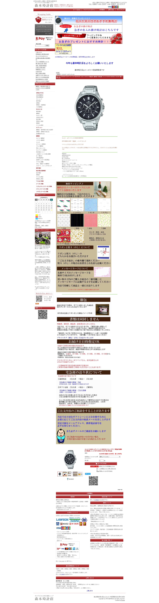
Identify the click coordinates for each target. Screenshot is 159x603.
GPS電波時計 (40, 158)
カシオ (38, 142)
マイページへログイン (90, 9)
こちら (62, 561)
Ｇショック (39, 99)
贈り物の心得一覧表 (41, 63)
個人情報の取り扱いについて (101, 596)
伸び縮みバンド (40, 152)
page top (120, 489)
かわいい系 (39, 115)
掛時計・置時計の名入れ (42, 131)
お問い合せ (111, 9)
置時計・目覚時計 (41, 105)
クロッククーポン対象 (42, 189)
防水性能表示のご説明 (42, 79)
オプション (39, 127)
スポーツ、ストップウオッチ (44, 165)
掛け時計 (38, 119)
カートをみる (76, 9)
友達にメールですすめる (105, 471)
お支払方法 (39, 71)
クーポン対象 (39, 183)
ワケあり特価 (39, 181)
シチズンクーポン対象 (42, 191)
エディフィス (70, 74)
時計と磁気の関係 (40, 73)
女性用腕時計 (39, 95)
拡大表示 (71, 479)
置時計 (38, 123)
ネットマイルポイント (42, 56)
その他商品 (39, 107)
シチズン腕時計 (40, 140)
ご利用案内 (102, 9)
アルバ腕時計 (39, 146)
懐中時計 (38, 101)
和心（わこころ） (41, 148)
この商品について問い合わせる (107, 468)
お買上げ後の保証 (40, 67)
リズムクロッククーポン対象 (44, 186)
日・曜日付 (39, 156)
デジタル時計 (39, 125)
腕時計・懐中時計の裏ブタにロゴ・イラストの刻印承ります (43, 88)
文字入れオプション (41, 83)
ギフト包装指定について (42, 61)
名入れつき (39, 109)
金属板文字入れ (40, 133)
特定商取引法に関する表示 (117, 596)
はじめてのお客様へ (41, 49)
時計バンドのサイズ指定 (42, 81)
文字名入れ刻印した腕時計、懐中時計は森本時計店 (45, 1)
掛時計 (38, 103)
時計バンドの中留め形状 (42, 77)
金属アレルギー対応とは (42, 75)
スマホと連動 (39, 162)
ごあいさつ (39, 52)
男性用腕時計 (39, 97)
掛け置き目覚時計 (41, 170)
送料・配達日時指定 (41, 65)
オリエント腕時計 (41, 144)
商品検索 (38, 44)
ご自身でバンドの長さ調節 (43, 154)
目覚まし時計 (39, 121)
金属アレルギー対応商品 (42, 159)
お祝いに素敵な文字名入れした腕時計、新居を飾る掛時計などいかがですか (109, 2)
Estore (123, 600)
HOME (58, 72)
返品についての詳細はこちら (107, 466)
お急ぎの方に (39, 117)
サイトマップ (120, 9)
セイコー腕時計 (40, 138)
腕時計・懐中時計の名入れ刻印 (44, 129)
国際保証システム (40, 69)
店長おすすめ (39, 93)
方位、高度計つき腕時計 (42, 163)
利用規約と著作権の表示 (42, 54)
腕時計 (38, 113)
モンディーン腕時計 (41, 150)
